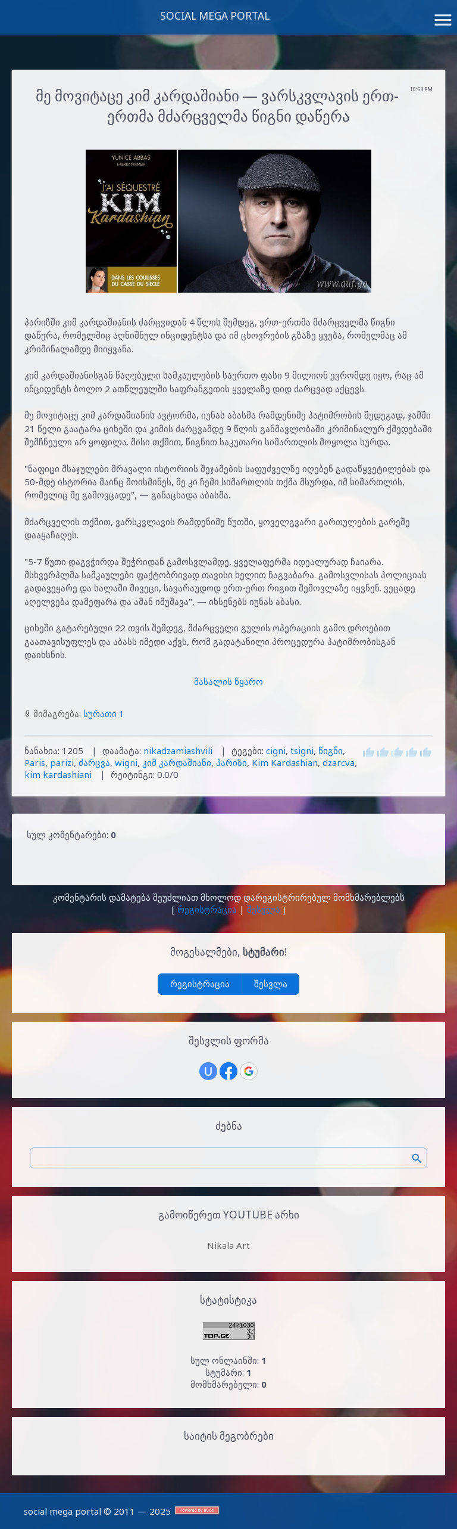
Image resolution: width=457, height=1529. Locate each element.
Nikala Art (228, 1245)
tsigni (302, 750)
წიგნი (330, 750)
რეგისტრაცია (207, 909)
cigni (276, 750)
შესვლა (263, 909)
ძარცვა (94, 762)
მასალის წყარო (228, 681)
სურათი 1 (103, 713)
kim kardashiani (58, 774)
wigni (126, 762)
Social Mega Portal (215, 16)
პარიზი (231, 762)
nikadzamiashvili (177, 750)
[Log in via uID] (208, 1071)
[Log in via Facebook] (228, 1071)
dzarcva (339, 762)
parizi (62, 762)
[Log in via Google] (249, 1071)
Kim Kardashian (285, 762)
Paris (34, 762)
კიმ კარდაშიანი (176, 762)
